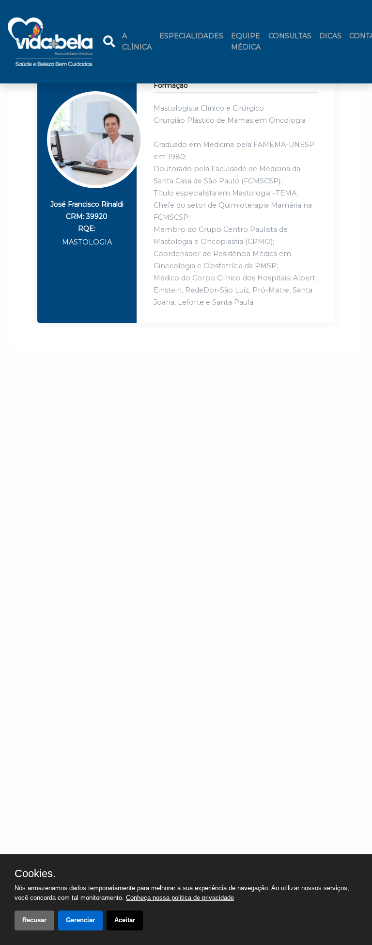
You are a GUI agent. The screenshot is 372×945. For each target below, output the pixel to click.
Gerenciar (80, 920)
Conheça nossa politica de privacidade (180, 897)
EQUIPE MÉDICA (246, 41)
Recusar (34, 920)
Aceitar (124, 920)
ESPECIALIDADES (191, 36)
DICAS (330, 36)
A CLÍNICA (138, 41)
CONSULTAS (289, 36)
